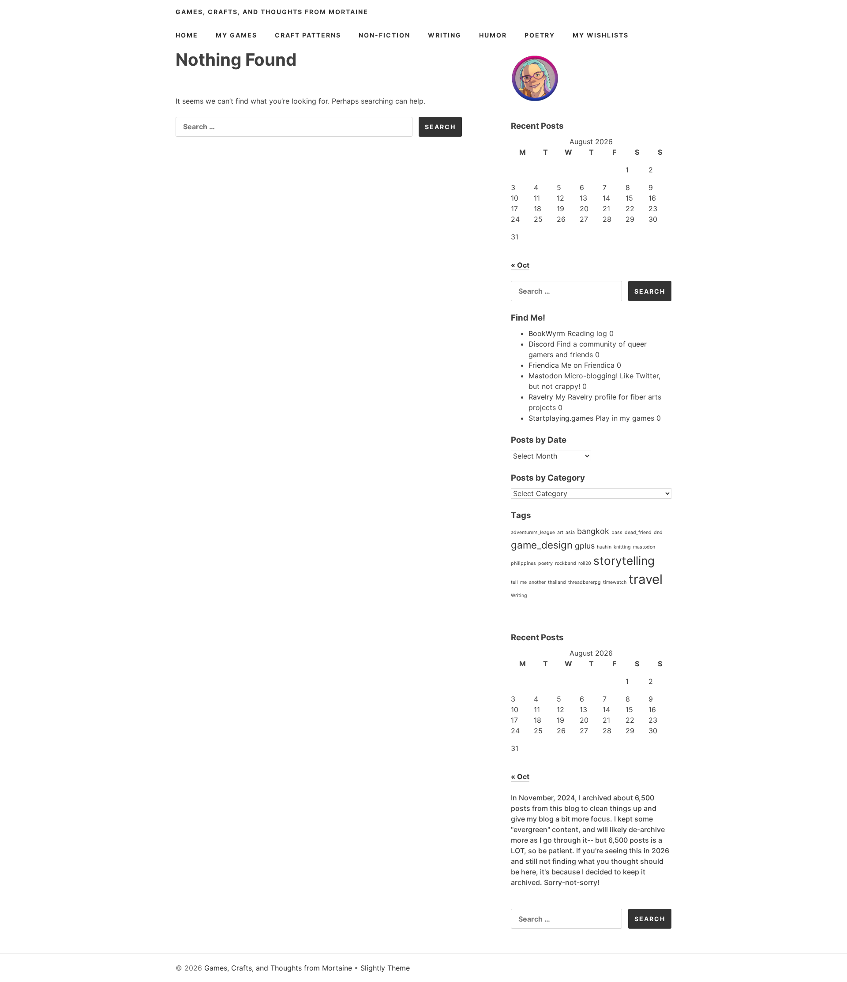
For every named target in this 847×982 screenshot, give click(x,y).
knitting (622, 547)
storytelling (624, 561)
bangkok (593, 531)
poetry (545, 563)
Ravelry (540, 396)
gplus (585, 545)
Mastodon (545, 375)
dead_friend (638, 532)
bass (616, 532)
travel (646, 579)
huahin (604, 547)
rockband (565, 563)
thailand (557, 582)
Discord (541, 344)
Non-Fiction (384, 35)
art (560, 532)
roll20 (584, 563)
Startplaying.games (560, 418)
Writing (444, 35)
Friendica (543, 365)
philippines (523, 563)
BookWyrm (546, 333)
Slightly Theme (385, 967)
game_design (542, 545)
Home (187, 35)
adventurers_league (533, 532)
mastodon (644, 547)
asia (570, 532)
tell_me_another (528, 582)
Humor (493, 35)
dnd (658, 532)
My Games (236, 35)
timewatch (614, 582)
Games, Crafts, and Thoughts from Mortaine (272, 11)
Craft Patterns (308, 35)
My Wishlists (601, 35)
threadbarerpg (584, 582)
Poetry (540, 35)
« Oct (520, 265)
